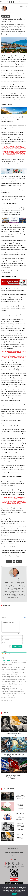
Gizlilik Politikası (13, 888)
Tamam (14, 893)
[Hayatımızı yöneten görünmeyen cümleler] (7, 806)
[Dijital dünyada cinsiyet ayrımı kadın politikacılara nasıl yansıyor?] (7, 816)
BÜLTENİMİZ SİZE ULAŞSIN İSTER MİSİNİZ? (14, 852)
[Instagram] (14, 599)
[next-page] (15, 782)
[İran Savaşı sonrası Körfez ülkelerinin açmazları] (14, 724)
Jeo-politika (5, 16)
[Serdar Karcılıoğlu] (4, 8)
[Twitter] (7, 561)
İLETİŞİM (14, 855)
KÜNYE (14, 859)
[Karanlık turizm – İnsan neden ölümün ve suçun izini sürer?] (7, 796)
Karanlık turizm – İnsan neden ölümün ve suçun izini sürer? (20, 796)
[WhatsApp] (17, 561)
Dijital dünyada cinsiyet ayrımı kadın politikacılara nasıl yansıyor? (20, 816)
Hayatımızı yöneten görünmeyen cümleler (20, 806)
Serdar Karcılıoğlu (8, 13)
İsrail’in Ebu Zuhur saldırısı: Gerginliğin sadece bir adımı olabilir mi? (14, 777)
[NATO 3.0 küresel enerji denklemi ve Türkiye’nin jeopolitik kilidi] (14, 744)
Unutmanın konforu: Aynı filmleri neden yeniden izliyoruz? (20, 826)
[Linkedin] (14, 561)
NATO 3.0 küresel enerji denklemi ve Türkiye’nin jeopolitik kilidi (14, 755)
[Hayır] (26, 890)
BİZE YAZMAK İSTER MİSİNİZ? (14, 848)
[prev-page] (12, 782)
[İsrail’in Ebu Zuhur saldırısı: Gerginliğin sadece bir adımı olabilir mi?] (14, 765)
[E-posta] (20, 561)
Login (24, 617)
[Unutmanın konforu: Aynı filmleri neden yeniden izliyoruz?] (7, 826)
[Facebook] (10, 561)
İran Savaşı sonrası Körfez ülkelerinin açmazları (20, 836)
